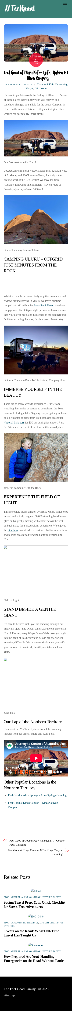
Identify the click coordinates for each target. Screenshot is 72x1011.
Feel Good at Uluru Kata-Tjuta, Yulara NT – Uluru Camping (36, 75)
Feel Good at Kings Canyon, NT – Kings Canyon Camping (35, 852)
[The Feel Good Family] (19, 11)
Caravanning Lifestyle (38, 897)
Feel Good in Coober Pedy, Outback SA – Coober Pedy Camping (36, 842)
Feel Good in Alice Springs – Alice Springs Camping (37, 795)
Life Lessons (41, 88)
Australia (16, 897)
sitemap (9, 995)
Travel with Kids (45, 84)
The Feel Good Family (19, 84)
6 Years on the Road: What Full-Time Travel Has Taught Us (31, 933)
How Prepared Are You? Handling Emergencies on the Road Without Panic (34, 958)
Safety (57, 897)
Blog (7, 897)
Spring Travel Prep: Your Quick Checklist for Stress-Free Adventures (34, 904)
